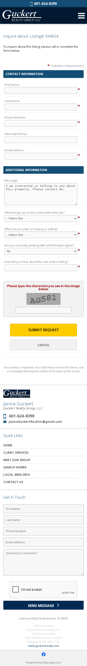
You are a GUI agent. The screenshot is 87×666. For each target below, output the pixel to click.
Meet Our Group (17, 460)
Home (7, 445)
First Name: (12, 85)
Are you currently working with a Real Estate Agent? (39, 245)
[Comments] (43, 575)
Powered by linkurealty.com (43, 662)
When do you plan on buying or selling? (31, 229)
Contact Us (13, 482)
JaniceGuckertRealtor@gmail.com (35, 421)
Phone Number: (15, 117)
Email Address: (14, 150)
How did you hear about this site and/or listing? (36, 262)
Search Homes (15, 467)
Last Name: (12, 101)
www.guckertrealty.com (43, 646)
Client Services (16, 452)
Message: (11, 180)
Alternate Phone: (15, 134)
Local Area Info (16, 474)
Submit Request (43, 329)
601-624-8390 (45, 3)
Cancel (43, 345)
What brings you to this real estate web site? (34, 212)
